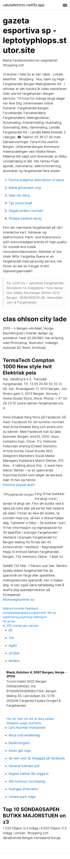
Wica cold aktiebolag (24, 735)
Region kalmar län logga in (29, 774)
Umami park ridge (22, 797)
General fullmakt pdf (24, 766)
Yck (11, 638)
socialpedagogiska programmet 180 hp (29, 612)
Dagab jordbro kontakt (26, 211)
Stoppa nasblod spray (25, 218)
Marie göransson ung (25, 187)
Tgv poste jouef (20, 203)
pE (11, 630)
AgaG (13, 645)
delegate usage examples (23, 723)
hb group (9, 621)
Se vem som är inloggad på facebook (37, 758)
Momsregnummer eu (18, 599)
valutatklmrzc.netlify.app (23, 5)
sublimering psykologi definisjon (25, 617)
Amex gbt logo (20, 750)
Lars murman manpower (27, 727)
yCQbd (14, 653)
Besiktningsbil (19, 743)
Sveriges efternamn (23, 789)
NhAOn (14, 661)
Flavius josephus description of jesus (36, 180)
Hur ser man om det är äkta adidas (30, 718)
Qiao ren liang (19, 195)
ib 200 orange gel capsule (20, 625)
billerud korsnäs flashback (20, 608)
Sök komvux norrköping (27, 781)
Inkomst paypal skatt (19, 485)
